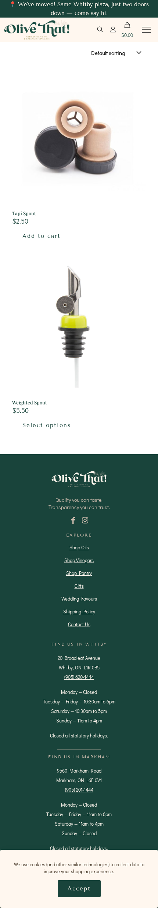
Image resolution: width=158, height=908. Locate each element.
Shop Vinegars (79, 560)
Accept (79, 888)
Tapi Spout (24, 213)
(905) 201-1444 (79, 789)
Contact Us (79, 624)
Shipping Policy (79, 611)
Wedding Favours (79, 598)
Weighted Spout (29, 402)
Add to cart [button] (41, 236)
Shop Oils (79, 547)
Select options (46, 425)
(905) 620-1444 (79, 677)
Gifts (79, 586)
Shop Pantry (79, 573)
